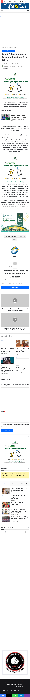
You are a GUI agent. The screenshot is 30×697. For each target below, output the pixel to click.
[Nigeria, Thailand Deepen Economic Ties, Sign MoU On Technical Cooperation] (5, 117)
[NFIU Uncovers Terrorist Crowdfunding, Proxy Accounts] (22, 360)
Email (3, 411)
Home (4, 47)
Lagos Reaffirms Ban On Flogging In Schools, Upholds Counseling (19, 497)
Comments (24, 483)
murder (22, 236)
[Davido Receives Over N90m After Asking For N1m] (6, 491)
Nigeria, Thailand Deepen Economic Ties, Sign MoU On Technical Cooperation (19, 117)
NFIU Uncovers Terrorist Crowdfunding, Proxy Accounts (21, 368)
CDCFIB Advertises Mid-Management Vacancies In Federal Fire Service (18, 511)
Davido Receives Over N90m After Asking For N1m (19, 489)
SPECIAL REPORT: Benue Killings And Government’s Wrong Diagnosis (19, 518)
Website (3, 418)
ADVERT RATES (19, 686)
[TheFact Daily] (15, 6)
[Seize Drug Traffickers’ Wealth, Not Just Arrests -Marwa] (7, 343)
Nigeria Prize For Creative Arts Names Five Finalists (16, 1)
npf (15, 239)
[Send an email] (7, 66)
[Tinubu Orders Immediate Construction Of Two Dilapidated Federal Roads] (7, 360)
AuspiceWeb (20, 684)
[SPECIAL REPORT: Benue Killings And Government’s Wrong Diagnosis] (6, 519)
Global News (10, 47)
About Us (13, 686)
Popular (5, 483)
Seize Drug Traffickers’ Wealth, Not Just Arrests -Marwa (7, 350)
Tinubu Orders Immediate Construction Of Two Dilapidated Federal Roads (7, 368)
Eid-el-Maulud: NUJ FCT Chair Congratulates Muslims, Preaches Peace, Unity (22, 351)
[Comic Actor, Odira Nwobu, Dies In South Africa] (6, 505)
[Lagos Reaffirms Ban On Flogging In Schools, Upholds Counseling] (6, 497)
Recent (14, 483)
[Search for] (28, 10)
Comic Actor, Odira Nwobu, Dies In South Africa (19, 503)
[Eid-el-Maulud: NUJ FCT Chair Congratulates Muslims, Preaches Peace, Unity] (22, 343)
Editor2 (5, 66)
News (14, 47)
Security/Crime (10, 50)
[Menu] (2, 10)
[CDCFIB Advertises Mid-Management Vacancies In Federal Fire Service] (6, 512)
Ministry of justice (11, 236)
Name (3, 405)
